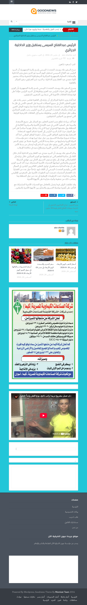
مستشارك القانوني (71, 522)
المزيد (53, 600)
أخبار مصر (41, 597)
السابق (73, 202)
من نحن (75, 527)
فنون (59, 600)
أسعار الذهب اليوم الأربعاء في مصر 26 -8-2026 (66, 266)
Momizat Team (62, 592)
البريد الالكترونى (56, 58)
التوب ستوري (37, 55)
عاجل (29, 55)
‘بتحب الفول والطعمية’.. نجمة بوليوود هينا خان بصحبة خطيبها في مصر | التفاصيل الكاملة (39, 29)
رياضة (65, 600)
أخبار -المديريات (53, 597)
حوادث (19, 597)
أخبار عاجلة (65, 597)
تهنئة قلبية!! (13, 205)
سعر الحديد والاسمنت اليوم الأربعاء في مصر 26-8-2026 (44, 267)
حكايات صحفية (29, 597)
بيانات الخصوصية (71, 512)
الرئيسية (75, 506)
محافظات (73, 600)
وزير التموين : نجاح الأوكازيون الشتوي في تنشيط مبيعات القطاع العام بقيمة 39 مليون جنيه (62, 208)
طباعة (69, 58)
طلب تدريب (73, 517)
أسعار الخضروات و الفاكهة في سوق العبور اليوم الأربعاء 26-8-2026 (21, 270)
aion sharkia (67, 55)
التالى (13, 202)
